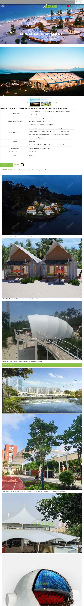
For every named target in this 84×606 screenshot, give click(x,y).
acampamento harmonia (32, 169)
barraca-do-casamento (48, 39)
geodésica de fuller (44, 169)
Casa (30, 39)
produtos (36, 39)
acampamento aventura (19, 169)
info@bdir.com (79, 5)
